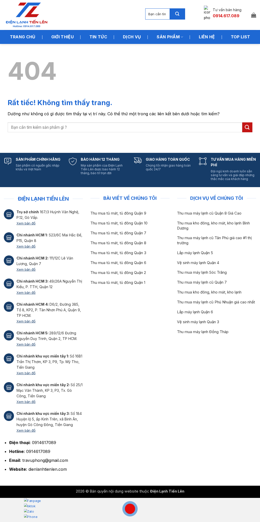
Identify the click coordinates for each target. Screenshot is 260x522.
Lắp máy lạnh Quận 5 (195, 253)
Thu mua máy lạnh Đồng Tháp (203, 332)
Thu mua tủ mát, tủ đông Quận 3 (118, 253)
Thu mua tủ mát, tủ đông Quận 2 (118, 272)
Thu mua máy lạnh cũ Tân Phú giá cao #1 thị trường (214, 240)
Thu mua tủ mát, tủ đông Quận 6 (118, 262)
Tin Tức (98, 36)
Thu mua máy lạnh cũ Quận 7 (202, 282)
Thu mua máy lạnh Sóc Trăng (202, 272)
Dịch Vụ (132, 36)
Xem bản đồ (26, 223)
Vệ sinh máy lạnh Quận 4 (198, 262)
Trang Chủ (23, 36)
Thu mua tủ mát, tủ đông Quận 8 (118, 243)
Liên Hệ (207, 36)
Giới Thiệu (62, 36)
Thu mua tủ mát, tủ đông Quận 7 (118, 233)
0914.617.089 (226, 15)
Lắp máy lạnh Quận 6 (195, 312)
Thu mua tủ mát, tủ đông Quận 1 (117, 282)
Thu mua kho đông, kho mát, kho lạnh (209, 292)
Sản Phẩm (168, 36)
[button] (253, 15)
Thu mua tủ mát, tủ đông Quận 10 (119, 223)
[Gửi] (177, 14)
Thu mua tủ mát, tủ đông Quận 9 (118, 213)
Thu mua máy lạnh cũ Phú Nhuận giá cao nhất (216, 302)
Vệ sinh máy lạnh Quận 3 (198, 322)
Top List (240, 36)
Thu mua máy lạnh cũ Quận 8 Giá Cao (209, 213)
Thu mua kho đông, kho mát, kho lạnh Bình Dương (213, 225)
